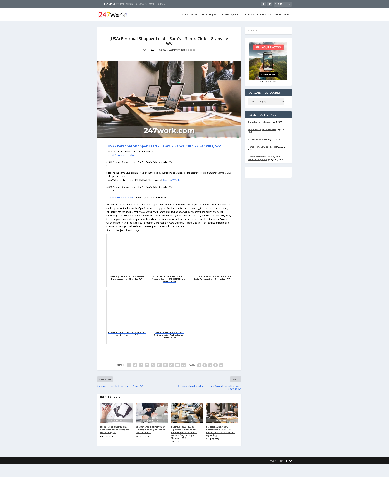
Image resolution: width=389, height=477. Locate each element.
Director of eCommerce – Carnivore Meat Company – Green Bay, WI (116, 429)
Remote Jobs (210, 14)
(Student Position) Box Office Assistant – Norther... (141, 3)
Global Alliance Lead (258, 122)
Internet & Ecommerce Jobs (171, 49)
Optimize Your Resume (257, 14)
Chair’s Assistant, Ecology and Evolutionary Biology (264, 158)
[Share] (129, 365)
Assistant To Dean (258, 139)
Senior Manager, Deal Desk (262, 129)
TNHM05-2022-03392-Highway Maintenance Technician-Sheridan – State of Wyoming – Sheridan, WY (184, 432)
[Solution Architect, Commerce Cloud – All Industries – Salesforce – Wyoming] (222, 413)
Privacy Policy (276, 460)
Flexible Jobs (230, 14)
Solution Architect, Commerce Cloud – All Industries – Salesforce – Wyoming (220, 431)
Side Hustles (189, 14)
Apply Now (282, 14)
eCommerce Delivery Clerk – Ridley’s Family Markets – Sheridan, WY (151, 429)
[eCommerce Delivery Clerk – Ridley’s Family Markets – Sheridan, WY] (152, 413)
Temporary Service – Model (262, 146)
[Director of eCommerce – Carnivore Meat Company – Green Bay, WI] (116, 413)
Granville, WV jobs (172, 179)
